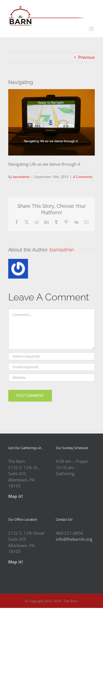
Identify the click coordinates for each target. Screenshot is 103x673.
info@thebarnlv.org (74, 539)
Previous (86, 57)
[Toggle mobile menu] (92, 29)
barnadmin (21, 176)
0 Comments (83, 176)
